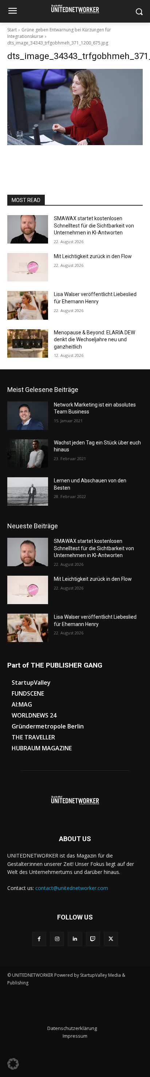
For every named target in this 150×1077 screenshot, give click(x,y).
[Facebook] (39, 939)
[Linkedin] (75, 939)
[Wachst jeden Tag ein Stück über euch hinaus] (27, 453)
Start (12, 30)
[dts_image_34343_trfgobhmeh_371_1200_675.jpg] (75, 107)
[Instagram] (57, 939)
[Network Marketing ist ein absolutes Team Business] (27, 415)
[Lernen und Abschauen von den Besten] (27, 491)
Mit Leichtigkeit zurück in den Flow (93, 256)
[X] (111, 939)
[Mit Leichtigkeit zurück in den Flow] (27, 267)
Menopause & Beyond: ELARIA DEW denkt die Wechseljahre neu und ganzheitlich (94, 340)
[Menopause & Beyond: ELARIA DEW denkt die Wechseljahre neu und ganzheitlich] (27, 343)
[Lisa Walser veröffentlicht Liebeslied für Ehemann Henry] (27, 305)
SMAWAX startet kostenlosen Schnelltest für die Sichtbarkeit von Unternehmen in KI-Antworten (94, 225)
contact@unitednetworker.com (71, 887)
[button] (13, 1064)
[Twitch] (93, 939)
